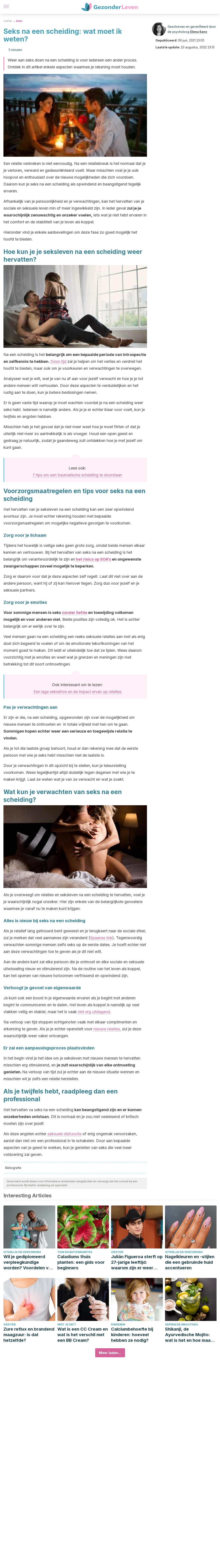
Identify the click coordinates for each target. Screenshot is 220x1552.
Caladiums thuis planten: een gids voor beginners (81, 1262)
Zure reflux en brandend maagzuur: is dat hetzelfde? (28, 1335)
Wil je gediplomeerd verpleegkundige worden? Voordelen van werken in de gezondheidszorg (28, 1262)
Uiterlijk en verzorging (22, 1252)
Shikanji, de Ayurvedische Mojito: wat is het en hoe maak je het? (189, 1335)
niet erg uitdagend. (94, 1011)
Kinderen (118, 1324)
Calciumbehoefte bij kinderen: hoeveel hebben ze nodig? (132, 1335)
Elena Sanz (198, 32)
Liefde (7, 21)
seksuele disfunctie (64, 1134)
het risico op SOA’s (93, 559)
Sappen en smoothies (181, 1324)
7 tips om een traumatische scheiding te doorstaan (77, 475)
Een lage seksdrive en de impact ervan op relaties (77, 691)
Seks (19, 21)
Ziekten (117, 1252)
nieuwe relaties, (107, 1029)
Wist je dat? (66, 1324)
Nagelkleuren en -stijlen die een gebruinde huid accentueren (189, 1262)
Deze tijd (58, 361)
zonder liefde (74, 612)
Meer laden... (110, 1353)
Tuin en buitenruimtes (74, 1252)
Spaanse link (101, 937)
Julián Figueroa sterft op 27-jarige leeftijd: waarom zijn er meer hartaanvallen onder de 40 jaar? (137, 1262)
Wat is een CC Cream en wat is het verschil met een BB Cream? (82, 1335)
